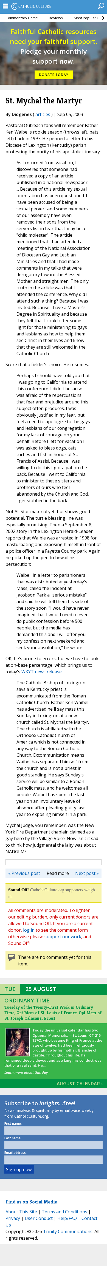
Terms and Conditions (64, 1212)
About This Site (21, 1212)
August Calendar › (80, 1084)
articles (42, 114)
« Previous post (24, 873)
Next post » (87, 873)
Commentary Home (21, 17)
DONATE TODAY (53, 74)
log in (29, 930)
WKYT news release (41, 672)
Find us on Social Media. (31, 1202)
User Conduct (39, 1218)
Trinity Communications (67, 1231)
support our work (62, 937)
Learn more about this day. (26, 1072)
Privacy (12, 1218)
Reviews (56, 17)
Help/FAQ (67, 1218)
